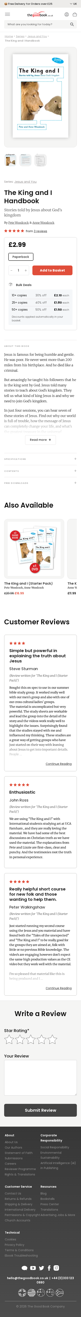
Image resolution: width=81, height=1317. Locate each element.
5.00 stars (19, 784)
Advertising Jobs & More (57, 1215)
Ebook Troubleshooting (21, 1255)
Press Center (49, 1204)
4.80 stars (14, 230)
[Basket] (75, 15)
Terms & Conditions (19, 1250)
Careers (10, 1164)
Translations (49, 1210)
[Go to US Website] (32, 1291)
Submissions (14, 1158)
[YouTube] (33, 1267)
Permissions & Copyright (22, 1215)
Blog (43, 1193)
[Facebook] (49, 1267)
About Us (11, 1142)
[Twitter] (41, 1267)
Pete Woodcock (18, 223)
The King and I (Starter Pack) (28, 584)
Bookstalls (47, 1199)
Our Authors (13, 1147)
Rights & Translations (20, 1174)
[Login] (67, 14)
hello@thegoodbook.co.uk (27, 1278)
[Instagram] (56, 1267)
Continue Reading (59, 764)
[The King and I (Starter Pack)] (34, 549)
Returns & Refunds (18, 1199)
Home (9, 36)
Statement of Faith (19, 1153)
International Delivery (20, 1210)
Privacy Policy (14, 1245)
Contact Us (13, 1193)
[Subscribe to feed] (24, 1267)
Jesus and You (37, 36)
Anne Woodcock (43, 223)
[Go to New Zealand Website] (50, 1291)
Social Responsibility (54, 1147)
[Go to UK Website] (22, 1291)
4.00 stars (17, 643)
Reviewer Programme (20, 1169)
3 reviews (40, 231)
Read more (38, 440)
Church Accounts (17, 1220)
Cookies (10, 1239)
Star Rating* (16, 1031)
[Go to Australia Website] (41, 1291)
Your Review (16, 1056)
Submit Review (40, 1110)
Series (20, 36)
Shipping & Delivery (18, 1204)
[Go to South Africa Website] (60, 1291)
